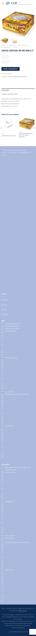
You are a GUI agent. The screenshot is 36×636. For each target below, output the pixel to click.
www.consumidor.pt (18, 628)
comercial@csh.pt (11, 358)
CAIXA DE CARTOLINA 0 (8, 135)
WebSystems (22, 610)
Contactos (5, 314)
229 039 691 (9, 538)
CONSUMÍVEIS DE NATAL (20, 76)
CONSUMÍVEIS (11, 45)
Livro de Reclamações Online (18, 631)
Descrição (5, 90)
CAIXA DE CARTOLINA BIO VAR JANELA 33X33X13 (26, 135)
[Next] (35, 131)
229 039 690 (9, 535)
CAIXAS (15, 47)
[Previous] (1, 131)
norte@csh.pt (9, 501)
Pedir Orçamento (10, 69)
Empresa (4, 300)
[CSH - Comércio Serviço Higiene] (19, 3)
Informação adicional (9, 94)
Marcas (4, 310)
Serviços (4, 305)
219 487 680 (9, 392)
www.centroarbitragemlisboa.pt (19, 623)
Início (3, 45)
